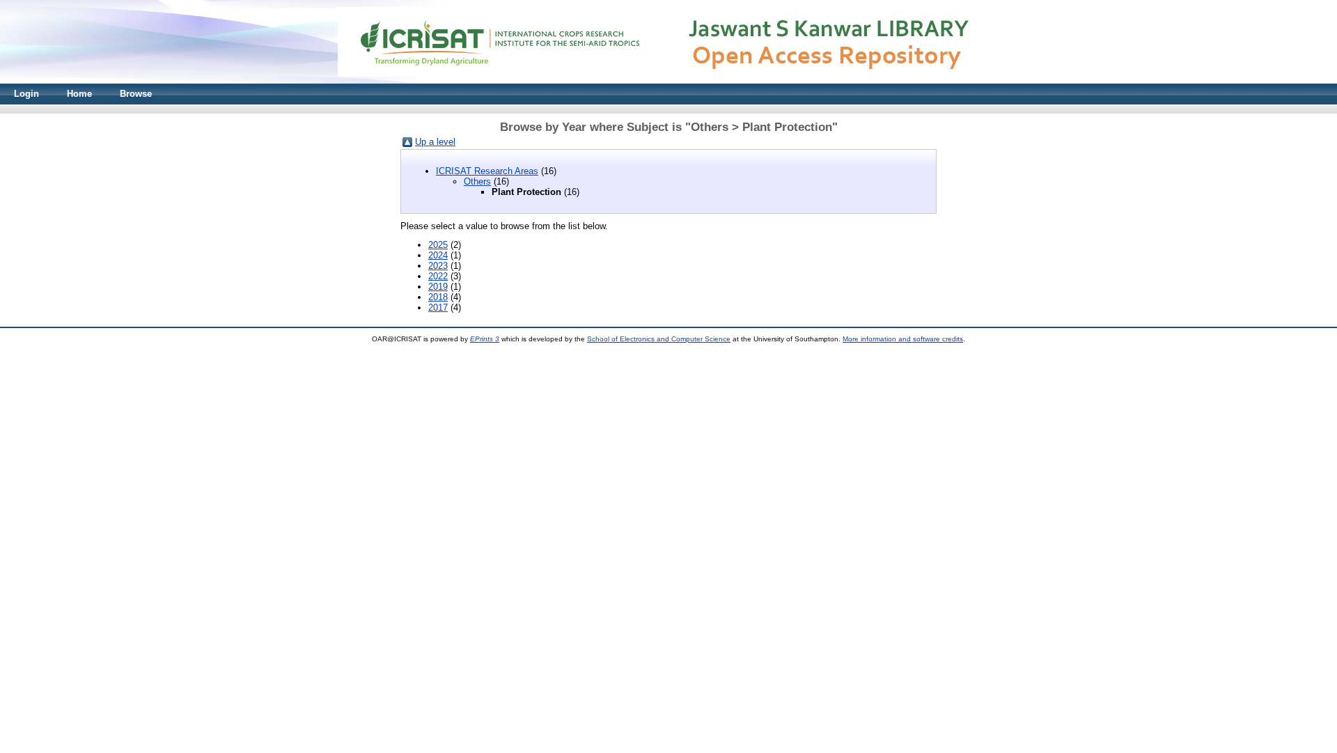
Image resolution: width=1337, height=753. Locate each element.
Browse (136, 93)
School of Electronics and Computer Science (658, 339)
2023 (438, 266)
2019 (438, 286)
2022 (438, 276)
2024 (438, 255)
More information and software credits (903, 339)
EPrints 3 (484, 339)
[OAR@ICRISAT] (668, 80)
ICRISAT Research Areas (487, 171)
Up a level (435, 142)
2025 (438, 245)
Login (26, 93)
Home (79, 93)
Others (477, 181)
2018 (438, 297)
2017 (438, 307)
